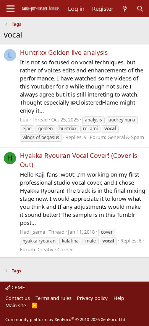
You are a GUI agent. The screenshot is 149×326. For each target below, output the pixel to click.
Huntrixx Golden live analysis (64, 52)
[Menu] (10, 8)
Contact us (17, 298)
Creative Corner (55, 249)
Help (118, 298)
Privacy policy (92, 298)
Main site (15, 305)
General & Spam (125, 137)
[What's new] (124, 9)
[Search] (140, 9)
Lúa (24, 119)
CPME (17, 287)
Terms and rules (53, 298)
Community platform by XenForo (65, 319)
